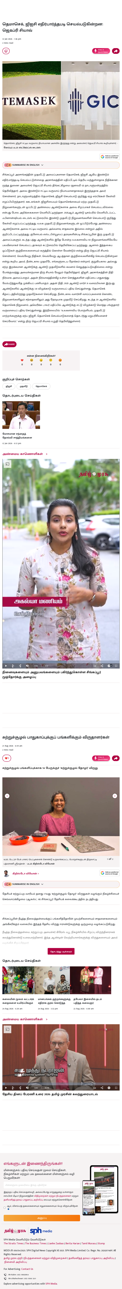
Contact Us (27, 1269)
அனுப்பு (42, 1218)
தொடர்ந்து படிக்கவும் (61, 951)
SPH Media (51, 1284)
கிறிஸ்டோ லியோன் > (26, 873)
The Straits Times (13, 1244)
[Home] (41, 1231)
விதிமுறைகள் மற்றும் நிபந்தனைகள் (52, 1196)
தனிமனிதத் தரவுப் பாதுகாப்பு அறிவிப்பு (23, 1200)
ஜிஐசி (9, 386)
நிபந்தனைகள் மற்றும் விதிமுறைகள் (45, 1258)
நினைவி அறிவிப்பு (15, 1262)
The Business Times (35, 1244)
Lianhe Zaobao (56, 1244)
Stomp (101, 1244)
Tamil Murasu (88, 1244)
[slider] (61, 662)
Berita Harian (72, 1244)
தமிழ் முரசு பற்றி (13, 1258)
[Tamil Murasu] (15, 1231)
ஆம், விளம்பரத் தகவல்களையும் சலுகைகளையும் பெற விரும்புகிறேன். (42, 1206)
